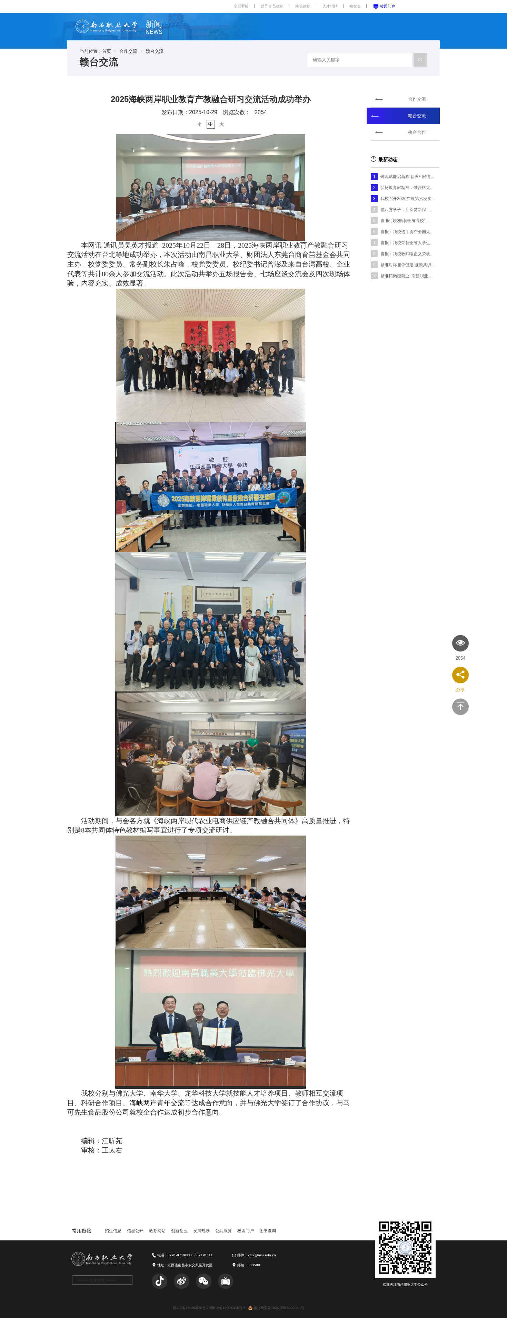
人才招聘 (330, 6)
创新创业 (179, 1230)
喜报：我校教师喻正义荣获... (406, 253)
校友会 (355, 6)
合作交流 (128, 51)
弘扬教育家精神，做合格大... (406, 187)
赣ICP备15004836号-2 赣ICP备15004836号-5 (209, 1308)
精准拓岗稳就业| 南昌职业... (405, 275)
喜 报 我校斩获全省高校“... (404, 220)
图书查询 (267, 1230)
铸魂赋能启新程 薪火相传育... (407, 176)
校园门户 (387, 6)
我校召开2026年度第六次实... (407, 198)
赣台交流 (154, 51)
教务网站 (157, 1230)
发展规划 (201, 1230)
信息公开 (135, 1230)
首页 (106, 51)
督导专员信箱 (272, 6)
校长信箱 (302, 6)
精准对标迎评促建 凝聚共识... (407, 264)
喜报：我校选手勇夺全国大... (406, 231)
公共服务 (223, 1230)
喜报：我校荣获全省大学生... (406, 242)
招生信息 (113, 1230)
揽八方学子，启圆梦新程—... (406, 209)
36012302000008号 (288, 1308)
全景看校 (241, 6)
